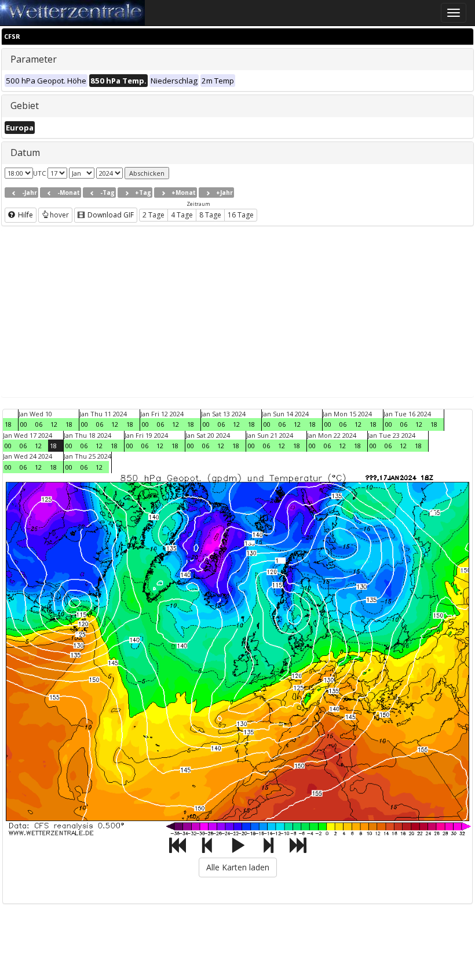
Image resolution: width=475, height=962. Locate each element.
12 (53, 424)
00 (23, 424)
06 (38, 424)
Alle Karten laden (237, 867)
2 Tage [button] (153, 215)
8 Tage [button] (210, 215)
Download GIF (110, 215)
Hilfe (24, 215)
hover (59, 215)
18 (8, 424)
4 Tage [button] (182, 215)
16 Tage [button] (241, 215)
